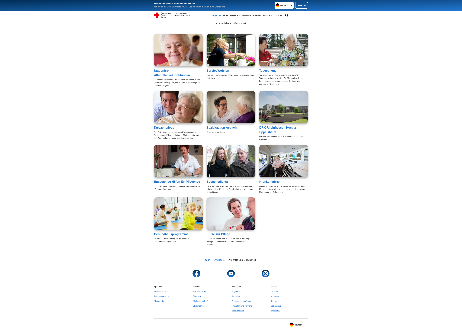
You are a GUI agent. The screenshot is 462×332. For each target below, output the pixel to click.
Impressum (275, 310)
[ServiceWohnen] (231, 50)
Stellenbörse (198, 305)
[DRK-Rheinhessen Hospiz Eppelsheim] (283, 107)
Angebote (216, 15)
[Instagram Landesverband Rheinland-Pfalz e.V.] (266, 273)
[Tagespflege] (283, 50)
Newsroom (235, 15)
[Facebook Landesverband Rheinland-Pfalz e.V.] (196, 273)
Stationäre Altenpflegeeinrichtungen (172, 72)
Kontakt (274, 301)
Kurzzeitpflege (164, 127)
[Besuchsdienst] (231, 161)
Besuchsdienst (217, 181)
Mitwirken (246, 15)
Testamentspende (161, 296)
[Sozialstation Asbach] (231, 107)
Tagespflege (267, 70)
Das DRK (278, 15)
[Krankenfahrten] (283, 161)
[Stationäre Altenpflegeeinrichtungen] (178, 50)
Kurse (225, 15)
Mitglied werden (199, 291)
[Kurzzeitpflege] (178, 107)
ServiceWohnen (218, 70)
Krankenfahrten (270, 181)
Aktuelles (236, 296)
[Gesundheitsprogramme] (178, 213)
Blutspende (159, 301)
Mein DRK (267, 15)
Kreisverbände (238, 310)
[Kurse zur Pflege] (231, 213)
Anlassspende (160, 291)
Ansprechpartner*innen (241, 301)
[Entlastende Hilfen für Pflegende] (178, 161)
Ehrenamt (197, 296)
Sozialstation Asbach (222, 127)
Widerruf (274, 291)
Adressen (275, 296)
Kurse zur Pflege (218, 234)
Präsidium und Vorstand (242, 305)
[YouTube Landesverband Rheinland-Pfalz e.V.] (231, 273)
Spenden (257, 15)
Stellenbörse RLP (200, 301)
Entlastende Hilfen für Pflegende (177, 181)
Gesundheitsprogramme (171, 234)
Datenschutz (276, 305)
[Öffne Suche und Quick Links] (287, 15)
